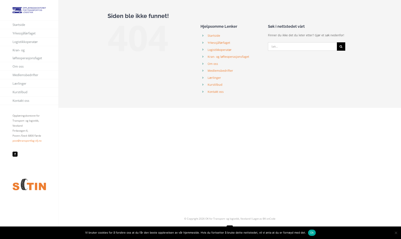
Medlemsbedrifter (220, 71)
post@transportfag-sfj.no (27, 140)
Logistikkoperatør (220, 50)
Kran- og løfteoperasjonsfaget (228, 57)
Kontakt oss (216, 92)
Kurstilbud (215, 85)
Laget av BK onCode (263, 218)
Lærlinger (214, 78)
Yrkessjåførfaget (219, 43)
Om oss (213, 64)
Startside (214, 36)
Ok (312, 232)
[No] (396, 233)
